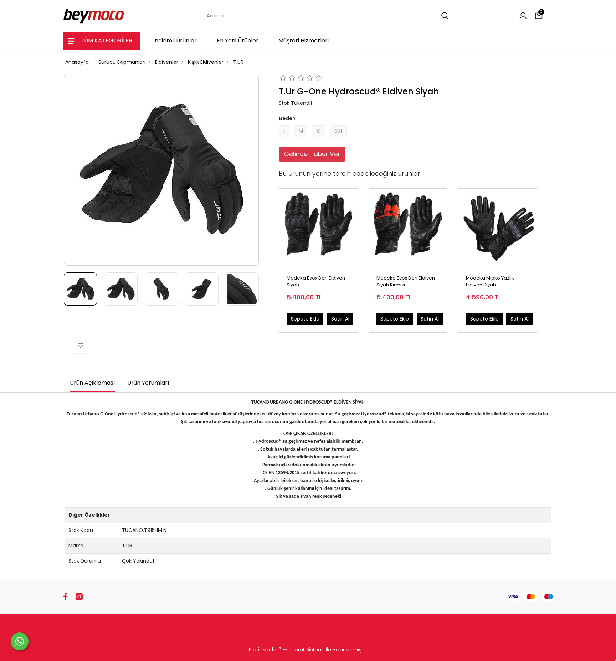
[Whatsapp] (20, 641)
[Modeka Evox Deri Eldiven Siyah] (318, 228)
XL (319, 131)
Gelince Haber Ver (312, 154)
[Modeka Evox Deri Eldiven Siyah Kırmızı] (408, 228)
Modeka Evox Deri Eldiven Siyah (316, 281)
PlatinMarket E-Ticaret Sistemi (286, 649)
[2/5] (288, 79)
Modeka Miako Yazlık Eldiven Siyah (490, 281)
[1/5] (283, 79)
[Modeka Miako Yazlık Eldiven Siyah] (497, 228)
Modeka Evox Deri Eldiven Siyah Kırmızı (405, 281)
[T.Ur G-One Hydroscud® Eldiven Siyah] (161, 170)
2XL (339, 131)
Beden (287, 118)
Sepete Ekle (305, 318)
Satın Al (340, 318)
